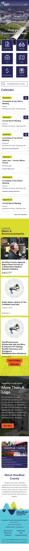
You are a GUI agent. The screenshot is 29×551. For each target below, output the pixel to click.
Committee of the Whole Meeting (12, 102)
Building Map (10, 527)
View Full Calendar (20, 214)
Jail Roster (21, 48)
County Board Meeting (11, 121)
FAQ (21, 533)
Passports (21, 75)
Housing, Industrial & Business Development (12, 464)
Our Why (8, 426)
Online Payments (7, 75)
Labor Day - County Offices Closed (13, 161)
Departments (8, 530)
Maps (21, 62)
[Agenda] (26, 98)
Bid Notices (8, 533)
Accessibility (23, 542)
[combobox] (16, 84)
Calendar (8, 535)
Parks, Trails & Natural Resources (9, 462)
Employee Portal (21, 535)
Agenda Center (7, 48)
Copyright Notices (12, 542)
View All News (14, 360)
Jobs (7, 62)
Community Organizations (8, 466)
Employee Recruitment (7, 459)
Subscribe (14, 364)
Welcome (4, 457)
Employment (21, 530)
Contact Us (19, 527)
